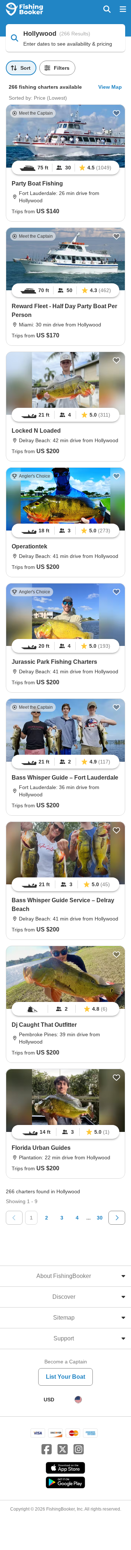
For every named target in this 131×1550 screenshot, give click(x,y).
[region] (65, 168)
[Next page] (116, 1218)
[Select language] (78, 1400)
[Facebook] (46, 1449)
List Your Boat (65, 1377)
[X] (62, 1449)
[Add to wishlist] (116, 113)
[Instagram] (79, 1449)
